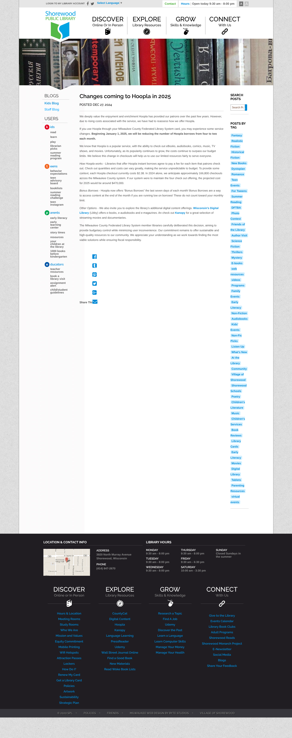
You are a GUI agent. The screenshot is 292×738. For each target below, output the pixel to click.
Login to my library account (65, 3)
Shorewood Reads (222, 638)
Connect (224, 21)
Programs (238, 285)
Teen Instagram (56, 203)
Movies (236, 463)
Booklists (56, 188)
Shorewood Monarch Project (222, 643)
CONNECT (221, 591)
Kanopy (180, 212)
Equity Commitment (69, 641)
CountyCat (119, 613)
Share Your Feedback (222, 666)
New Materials (120, 664)
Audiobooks (240, 318)
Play (53, 141)
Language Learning (120, 636)
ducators (55, 264)
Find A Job (170, 619)
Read (53, 132)
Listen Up (238, 346)
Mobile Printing (69, 647)
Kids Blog (51, 103)
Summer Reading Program (56, 155)
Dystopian (238, 168)
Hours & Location (69, 613)
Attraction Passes (69, 658)
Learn (53, 137)
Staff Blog (51, 109)
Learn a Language (170, 636)
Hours (207, 3)
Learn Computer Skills (170, 641)
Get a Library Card (69, 680)
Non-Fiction (239, 313)
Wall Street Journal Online (119, 652)
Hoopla (120, 624)
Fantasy (237, 135)
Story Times (57, 232)
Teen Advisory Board (56, 180)
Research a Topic (170, 613)
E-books (237, 263)
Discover (108, 21)
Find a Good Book (119, 658)
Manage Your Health (170, 652)
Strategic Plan (69, 703)
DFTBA (236, 207)
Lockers (69, 664)
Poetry (236, 396)
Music (235, 413)
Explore (147, 21)
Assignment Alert (58, 284)
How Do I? (69, 669)
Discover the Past (170, 630)
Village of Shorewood (217, 713)
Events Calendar (222, 621)
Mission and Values (69, 636)
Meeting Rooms (69, 619)
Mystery (237, 257)
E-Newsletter (222, 649)
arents (53, 213)
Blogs (51, 95)
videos (236, 279)
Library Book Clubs (222, 627)
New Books (239, 163)
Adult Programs (222, 632)
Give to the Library (222, 615)
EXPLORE (119, 591)
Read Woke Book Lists (119, 669)
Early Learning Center (55, 225)
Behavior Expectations (58, 172)
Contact (170, 3)
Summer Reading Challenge (56, 195)
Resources (56, 237)
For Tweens (239, 191)
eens (52, 166)
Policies (69, 686)
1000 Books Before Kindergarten (58, 254)
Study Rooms (69, 624)
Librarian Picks (55, 147)
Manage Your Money (170, 647)
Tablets (236, 480)
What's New (239, 352)
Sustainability (69, 697)
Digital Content (119, 619)
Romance (238, 174)
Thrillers (237, 252)
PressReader (120, 641)
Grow (185, 21)
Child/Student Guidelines (59, 291)
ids (50, 127)
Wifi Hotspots (69, 652)
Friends (113, 713)
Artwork (69, 691)
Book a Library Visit (57, 277)
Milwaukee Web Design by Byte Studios (159, 713)
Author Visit (239, 235)
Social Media (222, 655)
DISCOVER (69, 591)
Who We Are (69, 630)
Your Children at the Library (57, 244)
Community (239, 368)
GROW (170, 591)
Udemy (120, 647)
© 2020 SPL (64, 713)
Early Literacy (58, 218)
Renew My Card (69, 675)
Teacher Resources (56, 270)
